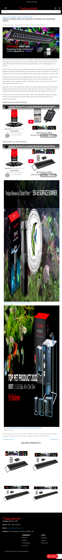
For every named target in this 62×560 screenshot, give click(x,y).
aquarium (6, 436)
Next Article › (55, 439)
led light (23, 436)
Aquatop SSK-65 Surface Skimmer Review (17, 303)
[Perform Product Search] (58, 11)
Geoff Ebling (41, 25)
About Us (24, 537)
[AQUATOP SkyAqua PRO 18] (45, 462)
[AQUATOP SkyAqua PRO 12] (16, 462)
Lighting (25, 17)
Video (31, 17)
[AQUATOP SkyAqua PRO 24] (16, 493)
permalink (46, 436)
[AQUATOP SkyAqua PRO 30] (45, 493)
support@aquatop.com (15, 528)
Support (43, 540)
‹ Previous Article (8, 439)
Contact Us (25, 545)
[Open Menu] (5, 8)
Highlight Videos (16, 17)
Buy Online (44, 543)
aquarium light (15, 436)
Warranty (44, 537)
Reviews (24, 540)
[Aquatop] (28, 8)
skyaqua (29, 436)
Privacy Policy (26, 543)
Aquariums (6, 17)
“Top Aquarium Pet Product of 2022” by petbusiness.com (23, 428)
